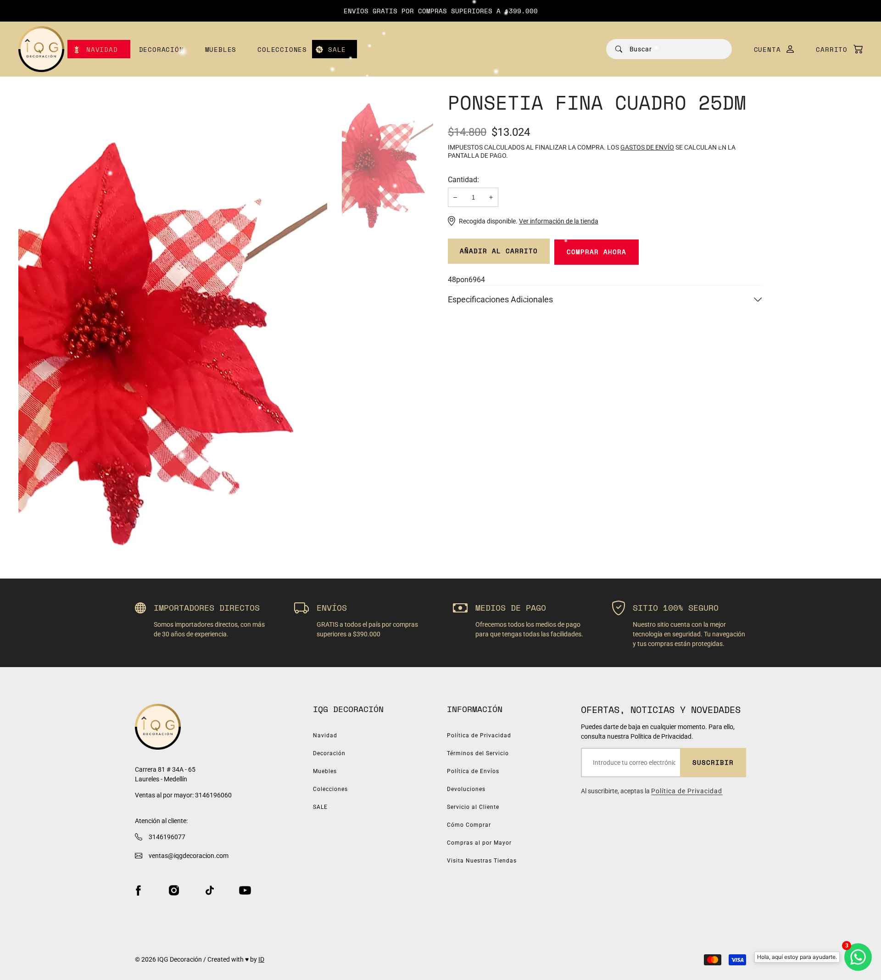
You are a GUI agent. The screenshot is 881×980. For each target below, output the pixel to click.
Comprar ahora (596, 251)
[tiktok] (210, 890)
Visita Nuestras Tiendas (482, 861)
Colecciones (282, 49)
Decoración (161, 49)
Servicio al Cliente (473, 807)
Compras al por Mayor (479, 843)
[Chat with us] (858, 957)
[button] (834, 49)
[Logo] (41, 49)
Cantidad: (463, 179)
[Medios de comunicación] (172, 317)
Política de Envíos (473, 771)
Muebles (221, 49)
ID (261, 959)
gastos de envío (647, 147)
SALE (337, 49)
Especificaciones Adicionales (500, 299)
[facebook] (138, 890)
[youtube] (245, 890)
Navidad (102, 49)
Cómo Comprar (469, 825)
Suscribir (713, 762)
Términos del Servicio (478, 753)
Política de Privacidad (479, 735)
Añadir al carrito (499, 251)
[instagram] (174, 890)
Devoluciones (466, 789)
